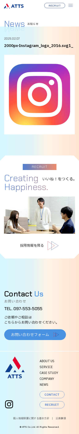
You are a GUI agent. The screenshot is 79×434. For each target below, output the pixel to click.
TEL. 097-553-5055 (23, 308)
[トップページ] (15, 377)
